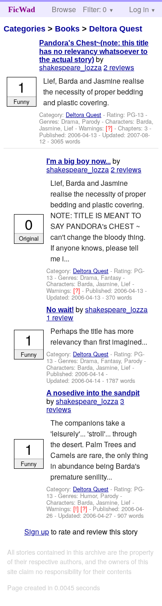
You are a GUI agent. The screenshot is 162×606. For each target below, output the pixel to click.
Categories (24, 28)
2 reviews (119, 67)
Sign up (36, 531)
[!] (77, 508)
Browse (64, 9)
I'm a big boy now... (78, 161)
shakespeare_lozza (70, 67)
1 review (59, 317)
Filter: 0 (95, 9)
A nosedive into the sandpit (93, 393)
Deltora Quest (115, 28)
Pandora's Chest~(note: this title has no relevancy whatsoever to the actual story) (93, 51)
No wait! (60, 310)
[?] (110, 128)
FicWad (21, 9)
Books (67, 28)
